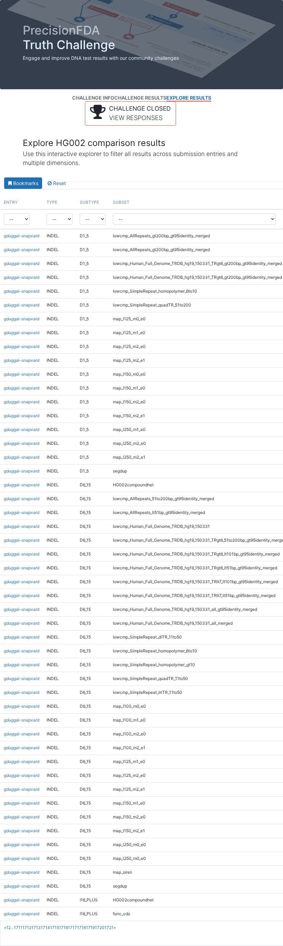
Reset (59, 183)
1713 (36, 927)
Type (52, 202)
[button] (130, 113)
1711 (18, 927)
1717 (72, 927)
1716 (63, 927)
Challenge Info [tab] (93, 98)
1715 (54, 927)
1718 (81, 927)
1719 (90, 927)
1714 (45, 927)
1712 (26, 927)
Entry (11, 202)
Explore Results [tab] (188, 98)
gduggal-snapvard (21, 235)
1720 (100, 927)
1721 (109, 927)
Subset (121, 202)
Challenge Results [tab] (140, 98)
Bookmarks (25, 183)
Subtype (89, 202)
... (12, 927)
